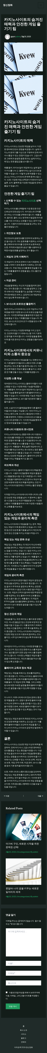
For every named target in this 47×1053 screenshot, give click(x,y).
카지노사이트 (29, 200)
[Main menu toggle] (41, 5)
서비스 (23, 1034)
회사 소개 (23, 1030)
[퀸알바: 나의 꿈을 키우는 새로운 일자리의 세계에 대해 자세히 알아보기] (23, 871)
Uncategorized (23, 852)
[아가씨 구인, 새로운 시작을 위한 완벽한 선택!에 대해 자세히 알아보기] (23, 827)
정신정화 (8, 5)
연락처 (23, 1042)
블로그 (23, 1038)
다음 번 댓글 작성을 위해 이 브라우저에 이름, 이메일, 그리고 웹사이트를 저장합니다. (23, 995)
